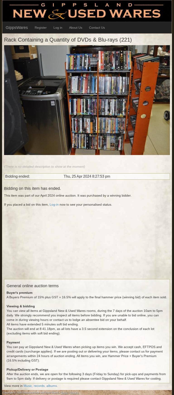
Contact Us (97, 27)
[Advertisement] (87, 247)
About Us (75, 27)
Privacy (74, 392)
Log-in (54, 204)
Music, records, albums (40, 386)
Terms (64, 392)
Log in (57, 27)
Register (41, 27)
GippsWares (17, 27)
